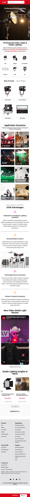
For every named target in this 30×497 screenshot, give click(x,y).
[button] (26, 2)
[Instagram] (19, 479)
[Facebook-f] (13, 479)
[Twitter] (16, 479)
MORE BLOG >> (15, 411)
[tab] (9, 81)
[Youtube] (10, 479)
